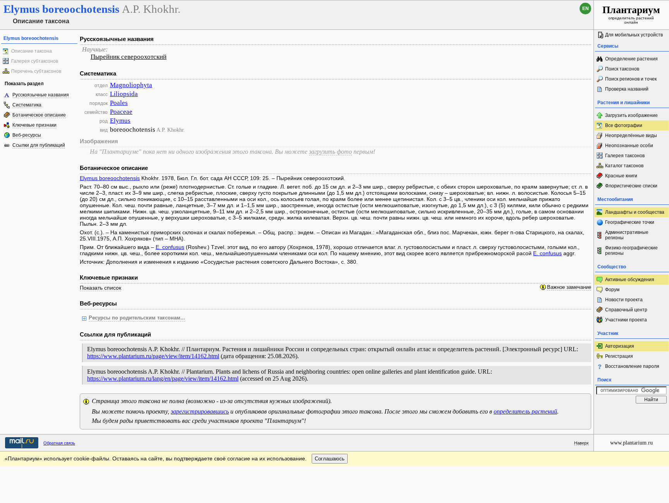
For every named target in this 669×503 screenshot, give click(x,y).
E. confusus (170, 247)
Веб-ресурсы (26, 135)
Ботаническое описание (39, 115)
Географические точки (629, 222)
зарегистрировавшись (200, 411)
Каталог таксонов (624, 165)
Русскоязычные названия (40, 95)
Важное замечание (569, 287)
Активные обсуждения (629, 279)
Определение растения (631, 59)
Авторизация (619, 346)
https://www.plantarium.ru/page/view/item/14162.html (153, 356)
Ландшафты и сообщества (634, 212)
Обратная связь (59, 443)
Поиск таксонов (622, 69)
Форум (612, 289)
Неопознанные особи (629, 145)
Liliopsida (124, 94)
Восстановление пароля (632, 366)
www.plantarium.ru (631, 443)
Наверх (581, 443)
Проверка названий (626, 89)
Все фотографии (623, 125)
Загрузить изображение (631, 115)
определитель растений (525, 411)
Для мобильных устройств (634, 35)
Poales (119, 102)
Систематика (26, 105)
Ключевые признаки (34, 125)
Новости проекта (624, 299)
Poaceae (121, 111)
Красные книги (621, 176)
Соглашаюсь (330, 459)
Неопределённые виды (631, 135)
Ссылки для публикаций (38, 145)
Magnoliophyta (131, 85)
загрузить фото (330, 151)
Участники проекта (626, 320)
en (585, 8)
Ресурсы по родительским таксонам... (137, 318)
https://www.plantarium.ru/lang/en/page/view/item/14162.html (162, 378)
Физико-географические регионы (631, 250)
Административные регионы (626, 235)
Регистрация (619, 356)
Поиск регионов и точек (631, 79)
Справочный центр (626, 309)
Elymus (120, 120)
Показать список (100, 288)
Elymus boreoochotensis (110, 178)
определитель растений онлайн (631, 14)
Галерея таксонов (625, 155)
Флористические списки (631, 186)
